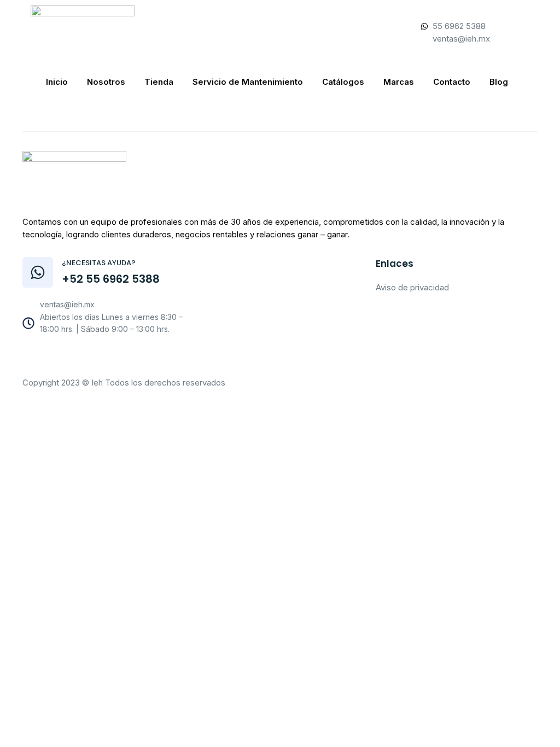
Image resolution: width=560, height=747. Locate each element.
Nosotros (106, 82)
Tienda (158, 82)
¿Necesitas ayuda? (99, 263)
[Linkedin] (139, 357)
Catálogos (343, 82)
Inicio (57, 82)
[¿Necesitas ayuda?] (37, 272)
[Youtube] (91, 357)
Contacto (451, 82)
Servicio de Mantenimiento (247, 82)
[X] (115, 357)
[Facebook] (67, 357)
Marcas (398, 82)
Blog (498, 82)
